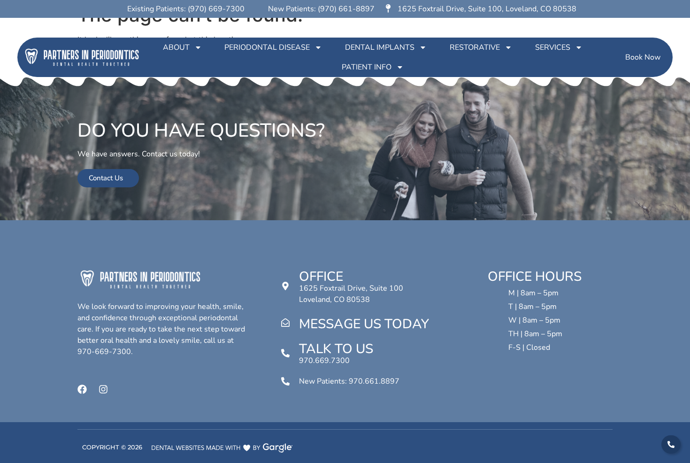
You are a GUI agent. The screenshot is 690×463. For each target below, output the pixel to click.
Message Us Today (364, 324)
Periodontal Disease (267, 47)
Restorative (475, 47)
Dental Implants (379, 47)
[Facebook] (82, 389)
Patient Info (366, 67)
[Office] (285, 286)
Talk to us (336, 349)
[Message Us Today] (285, 322)
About (176, 47)
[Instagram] (103, 389)
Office (321, 277)
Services (552, 47)
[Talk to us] (285, 353)
